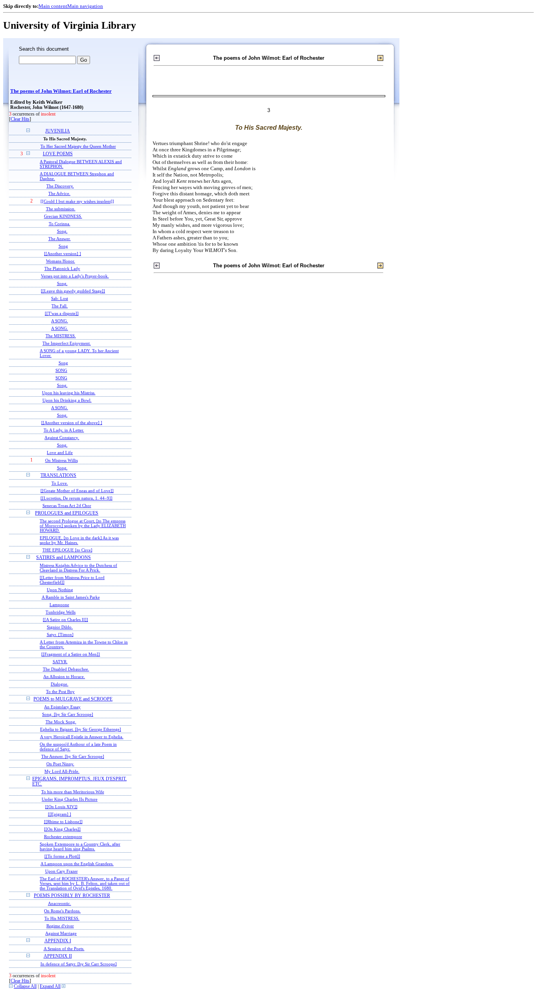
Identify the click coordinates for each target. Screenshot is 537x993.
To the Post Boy (60, 691)
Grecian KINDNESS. (63, 216)
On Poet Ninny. (60, 763)
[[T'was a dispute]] (62, 313)
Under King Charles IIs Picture (69, 799)
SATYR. (60, 661)
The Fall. (59, 305)
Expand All (50, 986)
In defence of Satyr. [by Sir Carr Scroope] (78, 964)
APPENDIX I (57, 940)
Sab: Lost (59, 298)
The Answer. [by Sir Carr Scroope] (72, 756)
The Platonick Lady (62, 268)
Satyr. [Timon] (60, 634)
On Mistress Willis (61, 460)
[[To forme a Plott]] (62, 856)
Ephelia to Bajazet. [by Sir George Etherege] (80, 729)
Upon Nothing (60, 589)
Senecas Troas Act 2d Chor (66, 505)
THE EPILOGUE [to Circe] (67, 550)
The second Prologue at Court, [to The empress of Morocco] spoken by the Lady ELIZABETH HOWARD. (83, 526)
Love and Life (60, 452)
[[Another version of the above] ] (71, 422)
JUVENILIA (57, 131)
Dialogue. (59, 684)
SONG (61, 370)
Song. (62, 231)
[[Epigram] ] (59, 814)
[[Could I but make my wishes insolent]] (77, 201)
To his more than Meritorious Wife (72, 791)
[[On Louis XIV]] (61, 806)
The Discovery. (60, 186)
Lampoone (59, 604)
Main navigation (85, 6)
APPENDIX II (58, 956)
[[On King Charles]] (62, 829)
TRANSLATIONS (58, 475)
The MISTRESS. (61, 335)
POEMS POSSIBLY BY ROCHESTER (72, 895)
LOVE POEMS (58, 153)
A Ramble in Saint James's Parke (71, 597)
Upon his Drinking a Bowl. (67, 400)
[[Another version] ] (62, 253)
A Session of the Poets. (64, 948)
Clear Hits (20, 119)
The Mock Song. (61, 721)
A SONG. (59, 320)
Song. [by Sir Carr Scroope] (67, 714)
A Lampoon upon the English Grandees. (77, 863)
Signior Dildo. (60, 627)
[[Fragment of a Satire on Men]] (70, 654)
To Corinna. (59, 223)
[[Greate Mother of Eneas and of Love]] (77, 490)
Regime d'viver (60, 925)
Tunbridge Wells (60, 612)
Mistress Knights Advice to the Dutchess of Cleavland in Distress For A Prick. (78, 567)
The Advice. (59, 193)
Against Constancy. (61, 437)
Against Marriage (61, 933)
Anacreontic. (59, 903)
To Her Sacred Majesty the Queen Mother (78, 146)
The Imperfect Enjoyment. (66, 343)
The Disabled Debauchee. (66, 669)
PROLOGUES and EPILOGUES (66, 513)
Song (63, 246)
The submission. (60, 208)
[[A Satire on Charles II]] (65, 619)
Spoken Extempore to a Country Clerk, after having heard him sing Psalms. (80, 846)
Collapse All (25, 986)
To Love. (59, 483)
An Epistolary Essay (62, 706)
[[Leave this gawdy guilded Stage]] (73, 291)
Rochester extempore (63, 836)
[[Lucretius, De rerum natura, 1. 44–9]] (76, 498)
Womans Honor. (60, 261)
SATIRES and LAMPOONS (63, 557)
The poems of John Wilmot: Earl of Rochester (61, 91)
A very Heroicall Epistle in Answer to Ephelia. (81, 736)
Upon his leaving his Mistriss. (69, 392)
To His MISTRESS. (61, 918)
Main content (53, 6)
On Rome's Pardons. (62, 910)
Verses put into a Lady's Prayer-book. (75, 276)
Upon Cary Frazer (61, 871)
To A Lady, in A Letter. (64, 430)
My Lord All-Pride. (61, 771)
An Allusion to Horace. (64, 676)
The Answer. (59, 238)
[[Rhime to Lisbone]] (63, 821)
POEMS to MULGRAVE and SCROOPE (72, 699)
